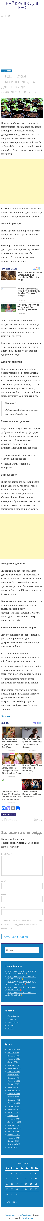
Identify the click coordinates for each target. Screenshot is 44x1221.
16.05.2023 (6, 71)
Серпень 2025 (14, 1071)
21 (36, 1184)
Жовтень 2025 (14, 1065)
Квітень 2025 (13, 1084)
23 (12, 1189)
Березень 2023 (14, 1144)
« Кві (7, 1201)
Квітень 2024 (13, 1106)
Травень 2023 (14, 1138)
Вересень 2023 (14, 1128)
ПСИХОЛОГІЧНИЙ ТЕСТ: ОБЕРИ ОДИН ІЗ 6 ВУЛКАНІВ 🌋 (20, 983)
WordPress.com (28, 1218)
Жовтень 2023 (14, 1125)
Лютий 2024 (13, 1112)
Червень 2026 (14, 1056)
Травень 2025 (14, 1081)
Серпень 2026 (14, 1049)
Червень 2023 (14, 1134)
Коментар (6, 854)
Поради (11, 1025)
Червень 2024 (14, 1100)
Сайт (3, 907)
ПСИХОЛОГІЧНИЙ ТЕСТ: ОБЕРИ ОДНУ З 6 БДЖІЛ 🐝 (20, 993)
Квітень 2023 (13, 1141)
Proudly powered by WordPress (18, 1215)
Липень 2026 (13, 1052)
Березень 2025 (14, 1087)
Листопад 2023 (14, 1122)
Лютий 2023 (13, 1147)
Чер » (14, 1201)
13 (31, 1178)
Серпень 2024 (14, 1093)
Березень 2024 (14, 1109)
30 (12, 1194)
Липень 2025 (13, 1074)
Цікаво (10, 1028)
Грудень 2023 (14, 1119)
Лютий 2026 (13, 1062)
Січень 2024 (13, 1115)
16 (12, 1184)
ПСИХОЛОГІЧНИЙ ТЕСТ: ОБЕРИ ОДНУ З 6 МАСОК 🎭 (20, 977)
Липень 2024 (13, 1096)
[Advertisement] (22, 46)
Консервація (13, 1022)
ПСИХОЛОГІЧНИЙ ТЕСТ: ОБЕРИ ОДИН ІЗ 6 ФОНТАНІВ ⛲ (20, 972)
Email (4, 894)
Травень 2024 (14, 1103)
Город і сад (9, 814)
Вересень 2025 (14, 1068)
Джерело (6, 716)
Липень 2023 (13, 1131)
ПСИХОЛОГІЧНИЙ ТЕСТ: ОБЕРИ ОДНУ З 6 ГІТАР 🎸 (20, 988)
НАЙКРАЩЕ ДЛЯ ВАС (22, 5)
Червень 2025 (14, 1078)
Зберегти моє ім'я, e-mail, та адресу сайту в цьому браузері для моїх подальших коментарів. (21, 925)
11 (21, 1178)
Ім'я (3, 881)
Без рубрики (13, 1016)
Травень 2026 (14, 1059)
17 (17, 1184)
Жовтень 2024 (14, 1090)
